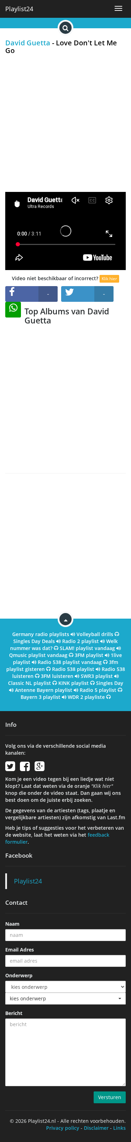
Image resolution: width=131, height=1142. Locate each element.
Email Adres (19, 949)
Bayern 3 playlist (40, 697)
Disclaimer (96, 1128)
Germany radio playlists (40, 634)
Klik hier (109, 279)
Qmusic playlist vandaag (38, 655)
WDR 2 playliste (86, 697)
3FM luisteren (57, 676)
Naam (12, 923)
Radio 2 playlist (80, 641)
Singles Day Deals (34, 641)
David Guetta (27, 42)
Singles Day (109, 683)
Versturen (109, 1097)
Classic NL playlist (29, 683)
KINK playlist (73, 683)
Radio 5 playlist (98, 690)
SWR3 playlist (97, 676)
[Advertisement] (65, 123)
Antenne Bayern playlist (43, 690)
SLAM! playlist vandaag (87, 648)
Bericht (13, 1013)
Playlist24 (19, 9)
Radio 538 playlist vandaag (70, 662)
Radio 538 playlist (73, 669)
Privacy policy (62, 1128)
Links (119, 1128)
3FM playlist (89, 655)
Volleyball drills (95, 634)
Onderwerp (18, 975)
